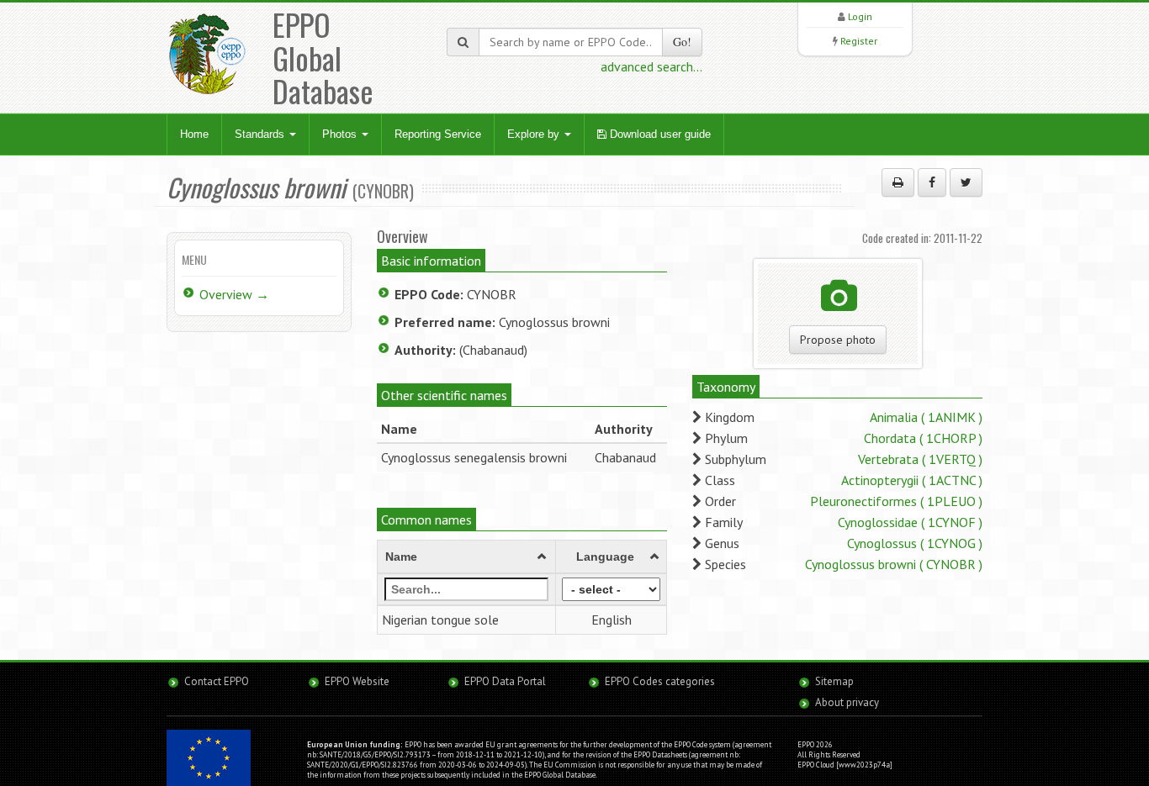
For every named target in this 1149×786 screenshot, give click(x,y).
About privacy (847, 702)
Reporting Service (437, 134)
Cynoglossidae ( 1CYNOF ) (910, 522)
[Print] (898, 182)
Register (858, 40)
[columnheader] (467, 557)
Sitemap (834, 681)
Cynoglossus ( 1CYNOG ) (914, 543)
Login (860, 16)
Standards (261, 134)
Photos (341, 134)
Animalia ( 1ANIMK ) (926, 417)
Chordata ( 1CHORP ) (923, 438)
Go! (682, 42)
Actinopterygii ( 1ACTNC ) (911, 480)
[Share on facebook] (932, 182)
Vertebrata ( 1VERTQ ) (920, 459)
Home (194, 134)
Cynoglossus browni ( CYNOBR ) (893, 564)
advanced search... (651, 66)
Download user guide (658, 134)
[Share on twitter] (966, 182)
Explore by (535, 134)
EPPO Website (357, 681)
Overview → (234, 294)
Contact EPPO (216, 681)
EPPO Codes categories (660, 681)
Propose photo (838, 339)
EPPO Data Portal (505, 681)
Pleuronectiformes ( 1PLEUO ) (896, 501)
